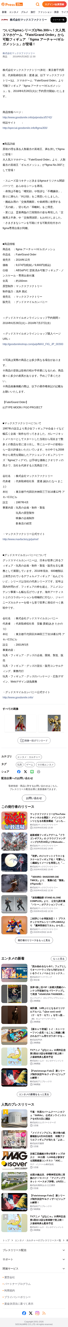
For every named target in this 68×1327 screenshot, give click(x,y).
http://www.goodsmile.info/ (18, 697)
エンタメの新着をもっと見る (34, 1094)
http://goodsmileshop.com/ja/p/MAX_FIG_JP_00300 (33, 344)
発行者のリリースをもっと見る (34, 940)
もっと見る (59, 958)
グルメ (24, 12)
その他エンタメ (45, 764)
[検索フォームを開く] (38, 4)
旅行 (33, 12)
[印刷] (38, 771)
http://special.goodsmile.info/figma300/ (25, 128)
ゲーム (29, 764)
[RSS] (44, 1313)
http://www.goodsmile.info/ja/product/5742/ (27, 117)
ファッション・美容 (48, 12)
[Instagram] (37, 1313)
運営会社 (9, 1277)
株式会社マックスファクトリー (19, 53)
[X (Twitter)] (25, 771)
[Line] (32, 771)
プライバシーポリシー (17, 1297)
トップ (6, 1240)
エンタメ (13, 12)
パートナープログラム (17, 1284)
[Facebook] (18, 771)
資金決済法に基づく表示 (18, 1303)
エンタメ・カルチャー (28, 757)
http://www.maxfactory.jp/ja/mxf (20, 539)
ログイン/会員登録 (54, 4)
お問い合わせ (34, 798)
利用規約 (9, 1290)
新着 (4, 12)
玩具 (19, 764)
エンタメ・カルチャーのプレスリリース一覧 (38, 1240)
